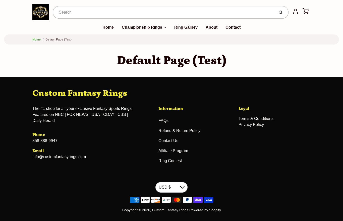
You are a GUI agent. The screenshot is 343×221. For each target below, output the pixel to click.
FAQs (163, 120)
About (211, 27)
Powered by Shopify (205, 210)
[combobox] (163, 12)
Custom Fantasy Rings (79, 93)
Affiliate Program (173, 151)
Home (108, 27)
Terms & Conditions (256, 118)
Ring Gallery (186, 27)
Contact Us (168, 141)
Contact (233, 27)
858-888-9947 (45, 141)
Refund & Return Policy (179, 130)
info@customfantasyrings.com (59, 157)
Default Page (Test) (58, 39)
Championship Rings (142, 27)
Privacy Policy (251, 124)
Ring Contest (170, 161)
